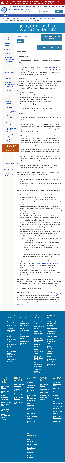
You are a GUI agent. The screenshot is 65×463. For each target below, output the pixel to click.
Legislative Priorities (31, 391)
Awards (12, 94)
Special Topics (12, 164)
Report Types (11, 322)
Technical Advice (50, 352)
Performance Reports (11, 340)
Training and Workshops (5, 410)
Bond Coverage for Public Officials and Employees (11, 113)
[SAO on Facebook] (53, 7)
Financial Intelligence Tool (51, 341)
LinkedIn (56, 395)
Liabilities (12, 79)
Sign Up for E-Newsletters (57, 417)
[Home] (15, 10)
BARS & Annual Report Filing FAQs (6, 404)
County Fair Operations (9, 119)
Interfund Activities (12, 102)
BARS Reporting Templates (4, 397)
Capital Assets (12, 73)
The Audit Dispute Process (37, 371)
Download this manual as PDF (51, 37)
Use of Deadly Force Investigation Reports (11, 353)
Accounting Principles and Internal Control (12, 59)
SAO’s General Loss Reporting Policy (47, 263)
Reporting (8, 169)
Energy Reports (9, 335)
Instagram (56, 392)
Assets (12, 69)
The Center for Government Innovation (52, 323)
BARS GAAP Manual (31, 19)
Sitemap (30, 453)
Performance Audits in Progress (24, 343)
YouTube (56, 398)
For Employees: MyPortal (32, 456)
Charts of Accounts (8, 45)
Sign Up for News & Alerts (32, 409)
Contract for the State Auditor (44, 397)
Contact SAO (31, 413)
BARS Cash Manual (5, 392)
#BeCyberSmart (52, 336)
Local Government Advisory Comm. (5, 416)
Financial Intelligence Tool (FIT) (11, 329)
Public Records (37, 6)
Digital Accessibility (31, 440)
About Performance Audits (24, 330)
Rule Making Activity (31, 448)
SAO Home (6, 19)
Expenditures (12, 98)
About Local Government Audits (38, 339)
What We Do (31, 382)
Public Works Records (9, 141)
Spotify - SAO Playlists (57, 407)
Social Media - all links (58, 412)
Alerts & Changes (8, 174)
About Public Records (31, 422)
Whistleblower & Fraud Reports (11, 346)
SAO (34, 117)
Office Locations (30, 404)
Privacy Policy (32, 444)
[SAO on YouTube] (63, 7)
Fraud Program (19, 394)
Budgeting (8, 50)
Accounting (42, 19)
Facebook (56, 389)
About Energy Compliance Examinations (38, 364)
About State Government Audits (38, 333)
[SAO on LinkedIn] (59, 7)
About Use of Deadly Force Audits (38, 357)
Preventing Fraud (51, 365)
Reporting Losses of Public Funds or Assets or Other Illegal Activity (11, 148)
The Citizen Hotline (18, 390)
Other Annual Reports (11, 360)
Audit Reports (11, 325)
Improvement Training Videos (52, 360)
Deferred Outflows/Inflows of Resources (12, 84)
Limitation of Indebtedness (9, 124)
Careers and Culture (44, 385)
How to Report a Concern (19, 385)
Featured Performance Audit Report (24, 323)
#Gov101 (50, 356)
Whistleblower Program (19, 398)
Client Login (47, 6)
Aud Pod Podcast (57, 402)
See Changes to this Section (48, 47)
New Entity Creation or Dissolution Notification (11, 130)
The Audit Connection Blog (16, 6)
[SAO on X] (56, 7)
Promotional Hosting (9, 136)
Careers (28, 6)
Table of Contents (6, 39)
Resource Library (50, 347)
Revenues (12, 90)
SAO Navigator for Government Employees (32, 397)
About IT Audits (37, 345)
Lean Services (52, 328)
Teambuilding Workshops (51, 332)
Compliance (51, 19)
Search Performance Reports (24, 336)
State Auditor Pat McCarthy (32, 386)
